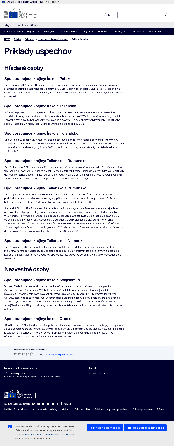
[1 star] (15, 354)
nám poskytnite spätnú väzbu (58, 354)
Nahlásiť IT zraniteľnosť (15, 409)
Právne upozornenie (143, 409)
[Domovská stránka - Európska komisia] (26, 13)
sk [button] (109, 14)
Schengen (29, 39)
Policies (17, 39)
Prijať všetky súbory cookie (105, 427)
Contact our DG (97, 373)
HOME (7, 39)
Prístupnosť (162, 409)
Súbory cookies (82, 409)
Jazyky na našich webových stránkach (51, 409)
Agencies (88, 31)
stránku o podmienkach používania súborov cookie (45, 434)
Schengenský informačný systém (53, 39)
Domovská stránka (13, 31)
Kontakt (67, 404)
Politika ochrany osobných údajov (111, 409)
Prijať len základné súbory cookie (145, 427)
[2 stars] (17, 354)
